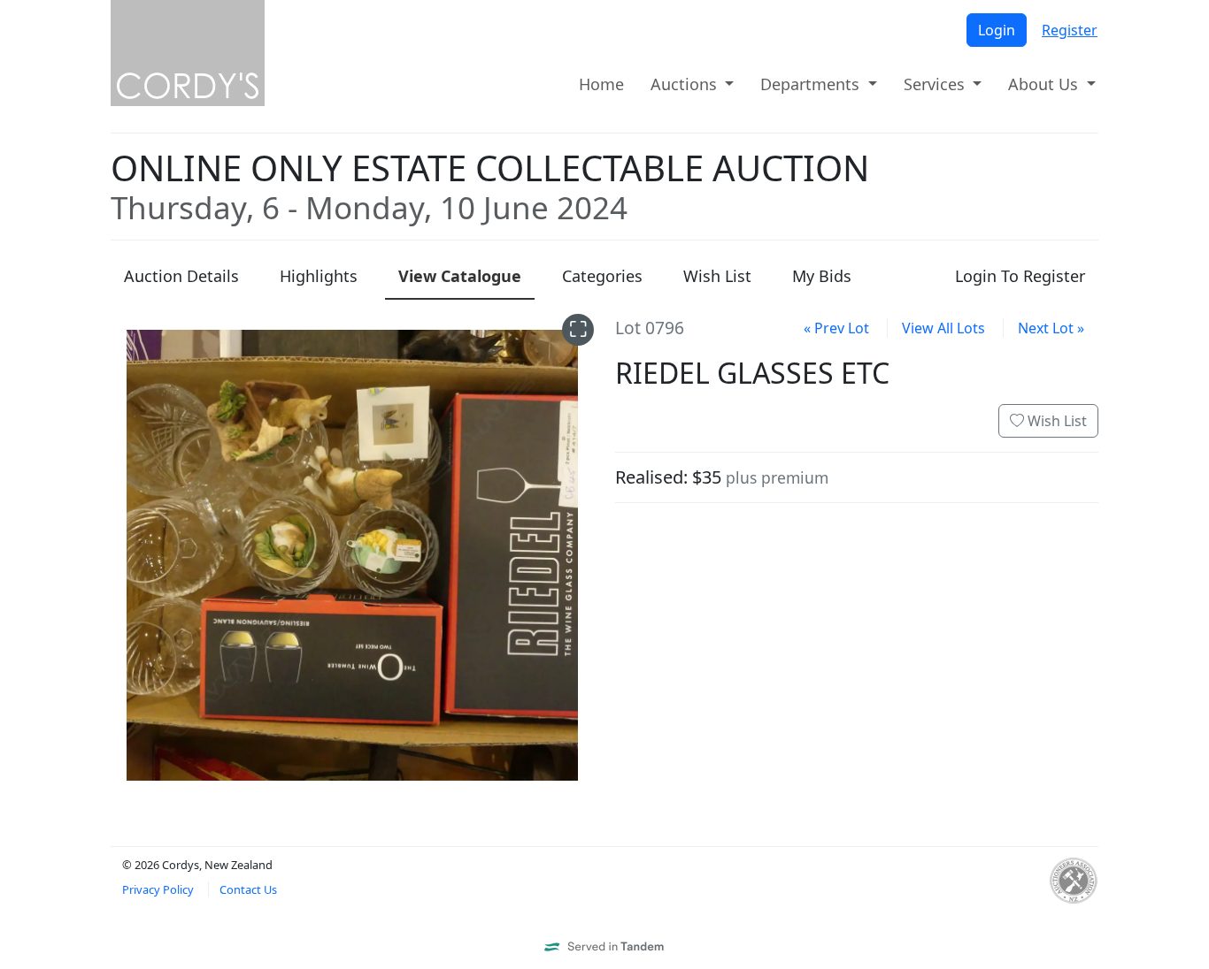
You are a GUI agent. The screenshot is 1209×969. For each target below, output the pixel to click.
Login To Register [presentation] (1020, 275)
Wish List (1055, 421)
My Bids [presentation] (821, 275)
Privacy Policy (158, 889)
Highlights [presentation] (319, 275)
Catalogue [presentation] (459, 275)
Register (1069, 30)
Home (601, 84)
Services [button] (936, 84)
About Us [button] (1045, 84)
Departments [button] (812, 84)
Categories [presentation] (602, 275)
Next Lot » (1051, 328)
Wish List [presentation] (717, 275)
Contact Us (248, 889)
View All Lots (943, 328)
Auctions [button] (686, 84)
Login (996, 30)
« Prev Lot (836, 328)
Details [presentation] (181, 275)
